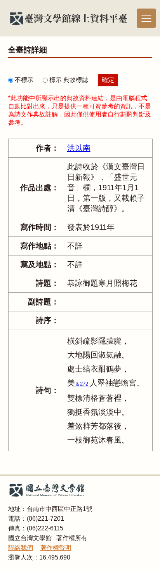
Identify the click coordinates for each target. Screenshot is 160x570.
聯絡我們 (20, 547)
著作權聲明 (55, 547)
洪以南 (78, 148)
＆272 (82, 384)
